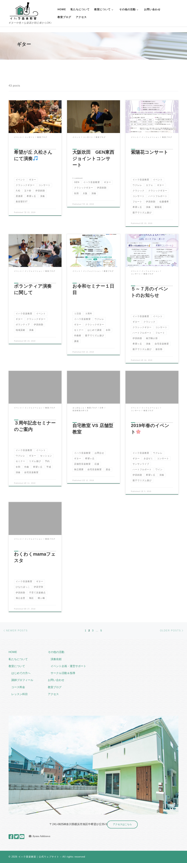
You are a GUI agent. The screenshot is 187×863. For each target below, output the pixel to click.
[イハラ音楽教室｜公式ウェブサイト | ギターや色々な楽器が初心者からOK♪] (24, 10)
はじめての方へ (20, 673)
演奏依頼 (56, 659)
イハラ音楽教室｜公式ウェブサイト (38, 856)
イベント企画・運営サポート (68, 666)
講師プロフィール (22, 680)
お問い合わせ (56, 680)
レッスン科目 (19, 694)
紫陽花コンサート (149, 152)
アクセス (53, 694)
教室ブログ (55, 687)
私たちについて (18, 659)
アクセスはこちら (122, 824)
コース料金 (18, 687)
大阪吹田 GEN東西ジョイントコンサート (93, 158)
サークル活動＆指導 (63, 673)
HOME (13, 652)
